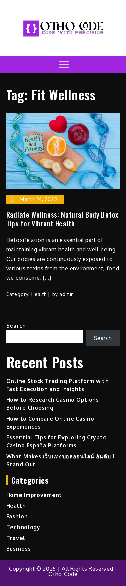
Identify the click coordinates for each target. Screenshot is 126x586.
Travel (15, 538)
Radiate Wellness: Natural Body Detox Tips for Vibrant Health (62, 219)
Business (18, 548)
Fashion (17, 516)
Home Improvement (34, 495)
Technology (23, 527)
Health (39, 294)
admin (66, 294)
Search (16, 325)
